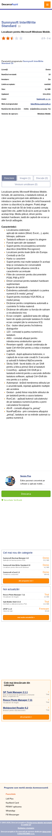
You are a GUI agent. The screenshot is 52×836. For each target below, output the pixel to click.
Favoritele (11, 794)
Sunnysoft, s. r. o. (44, 99)
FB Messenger (12, 814)
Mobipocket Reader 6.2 (15, 708)
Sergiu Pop (25, 476)
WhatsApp (10, 811)
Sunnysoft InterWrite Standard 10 (16, 565)
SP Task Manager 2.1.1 (15, 692)
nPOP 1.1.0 (7, 609)
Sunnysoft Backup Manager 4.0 (16, 558)
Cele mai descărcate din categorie (17, 684)
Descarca (26, 494)
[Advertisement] (26, 13)
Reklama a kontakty (26, 828)
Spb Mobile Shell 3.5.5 (12, 602)
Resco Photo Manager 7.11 (14, 595)
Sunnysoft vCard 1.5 (11, 572)
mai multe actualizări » (26, 617)
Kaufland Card (12, 803)
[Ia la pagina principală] (10, 6)
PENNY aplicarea (14, 806)
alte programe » (26, 717)
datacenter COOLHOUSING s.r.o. (34, 833)
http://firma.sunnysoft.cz (41, 104)
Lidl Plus (9, 799)
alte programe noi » (26, 581)
